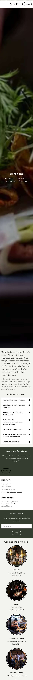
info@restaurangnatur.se (14, 492)
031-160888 (11, 489)
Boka (28, 4)
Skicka (6, 470)
